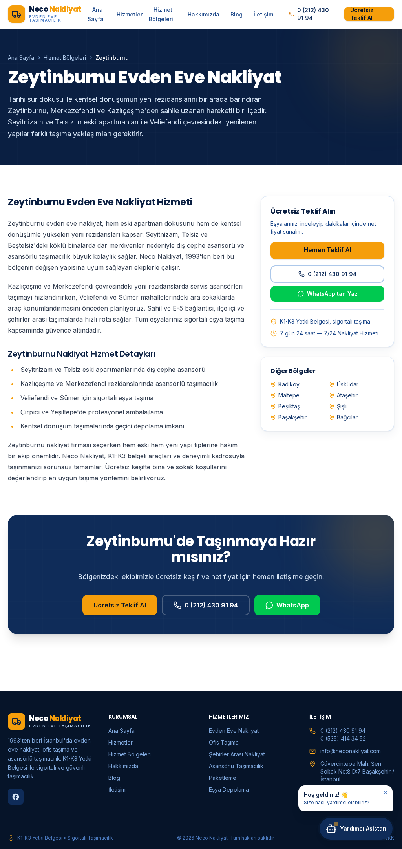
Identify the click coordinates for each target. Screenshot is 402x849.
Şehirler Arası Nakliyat (237, 754)
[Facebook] (16, 797)
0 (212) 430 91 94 (313, 14)
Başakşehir (292, 417)
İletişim (263, 14)
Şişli (342, 406)
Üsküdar (347, 384)
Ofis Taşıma (224, 742)
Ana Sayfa (96, 14)
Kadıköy (289, 384)
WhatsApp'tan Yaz (332, 293)
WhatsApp (292, 605)
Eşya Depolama (229, 789)
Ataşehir (347, 395)
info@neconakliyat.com (350, 751)
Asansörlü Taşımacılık (236, 766)
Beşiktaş (289, 406)
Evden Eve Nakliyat (234, 730)
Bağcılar (347, 417)
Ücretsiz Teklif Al (361, 14)
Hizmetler (130, 14)
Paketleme (222, 777)
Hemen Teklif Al (327, 250)
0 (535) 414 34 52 (343, 738)
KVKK (388, 838)
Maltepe (289, 395)
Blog (236, 14)
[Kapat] (385, 792)
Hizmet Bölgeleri (161, 14)
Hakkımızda (203, 14)
